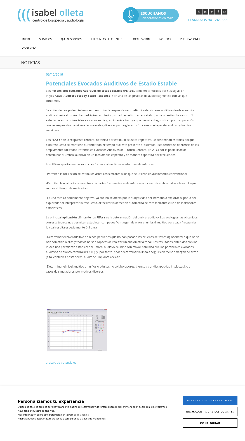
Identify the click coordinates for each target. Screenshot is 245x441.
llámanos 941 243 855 (207, 20)
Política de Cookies (78, 414)
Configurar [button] (210, 423)
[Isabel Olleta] (51, 15)
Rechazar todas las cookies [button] (210, 411)
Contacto (29, 48)
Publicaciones (190, 39)
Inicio (26, 39)
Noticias (165, 39)
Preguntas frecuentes (106, 39)
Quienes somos (71, 39)
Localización (141, 39)
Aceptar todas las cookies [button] (210, 400)
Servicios (45, 39)
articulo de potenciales (61, 362)
